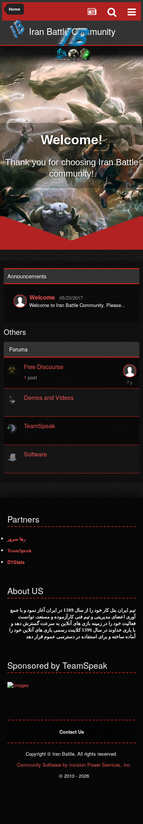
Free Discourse (43, 366)
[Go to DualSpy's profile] (129, 370)
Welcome (42, 297)
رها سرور (16, 539)
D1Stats (16, 562)
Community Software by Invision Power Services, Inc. (74, 764)
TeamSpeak (39, 426)
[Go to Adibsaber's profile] (20, 301)
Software (35, 454)
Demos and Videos (49, 397)
